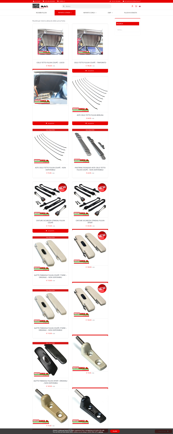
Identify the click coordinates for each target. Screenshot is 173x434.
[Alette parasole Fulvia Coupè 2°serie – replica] (90, 300)
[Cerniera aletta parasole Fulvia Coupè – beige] (50, 406)
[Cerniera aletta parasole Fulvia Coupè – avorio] (90, 353)
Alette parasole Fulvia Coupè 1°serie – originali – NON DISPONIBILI (50, 276)
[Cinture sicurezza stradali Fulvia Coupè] (50, 200)
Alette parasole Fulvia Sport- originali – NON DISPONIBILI (50, 382)
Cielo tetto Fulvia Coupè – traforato (90, 62)
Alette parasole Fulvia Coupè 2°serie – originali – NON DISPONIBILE (50, 329)
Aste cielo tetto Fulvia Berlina (90, 115)
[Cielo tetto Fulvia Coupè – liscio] (50, 42)
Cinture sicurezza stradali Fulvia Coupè (50, 221)
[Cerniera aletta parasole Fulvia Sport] (90, 406)
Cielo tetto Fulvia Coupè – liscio (50, 62)
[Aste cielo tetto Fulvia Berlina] (90, 94)
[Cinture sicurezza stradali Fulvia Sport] (90, 200)
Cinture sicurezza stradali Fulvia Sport (90, 221)
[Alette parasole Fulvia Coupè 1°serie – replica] (90, 247)
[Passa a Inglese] (139, 6)
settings (100, 432)
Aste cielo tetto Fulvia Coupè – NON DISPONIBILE (50, 169)
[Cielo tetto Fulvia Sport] (50, 87)
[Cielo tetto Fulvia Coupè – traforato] (90, 42)
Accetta (115, 431)
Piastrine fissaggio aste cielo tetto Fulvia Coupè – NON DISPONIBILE (90, 169)
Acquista (91, 71)
